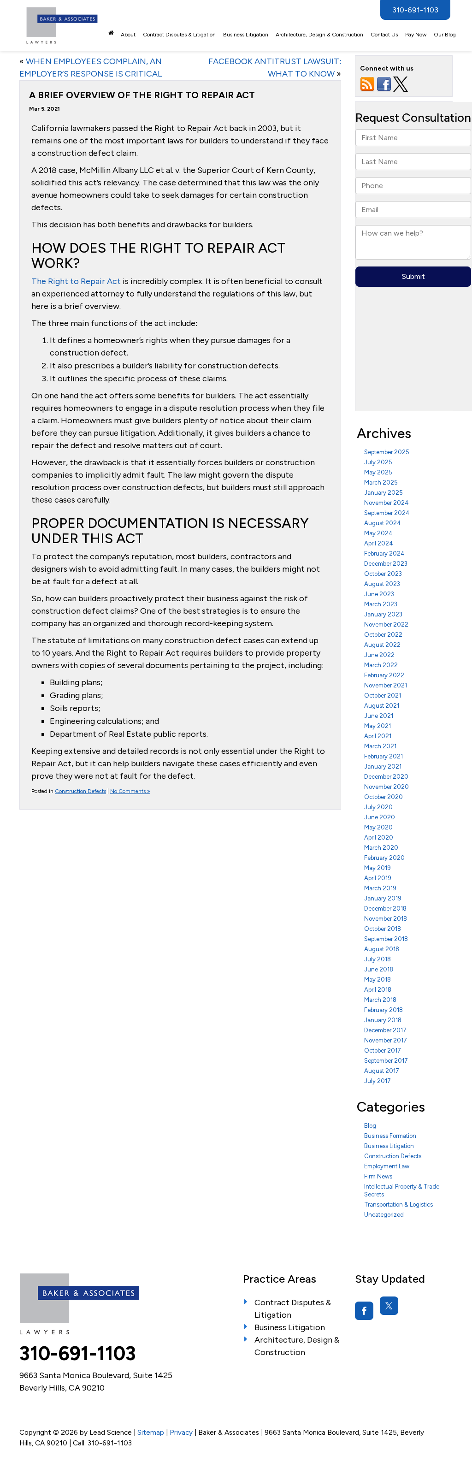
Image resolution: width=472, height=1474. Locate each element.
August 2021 (381, 705)
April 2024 (378, 543)
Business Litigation (389, 1145)
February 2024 (384, 553)
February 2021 (383, 756)
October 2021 (382, 695)
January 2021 (382, 766)
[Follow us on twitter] (400, 83)
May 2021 (377, 725)
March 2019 (380, 888)
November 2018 (385, 918)
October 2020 (383, 796)
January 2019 (382, 898)
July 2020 (378, 807)
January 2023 (383, 614)
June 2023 (379, 594)
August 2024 (382, 523)
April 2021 (377, 736)
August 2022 (382, 644)
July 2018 (377, 959)
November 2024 (386, 502)
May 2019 (377, 867)
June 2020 (379, 817)
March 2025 (381, 482)
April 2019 (377, 878)
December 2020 (386, 776)
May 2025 (378, 472)
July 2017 (377, 1080)
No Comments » (130, 791)
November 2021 (385, 685)
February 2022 (384, 675)
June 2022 (379, 654)
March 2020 (381, 847)
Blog (370, 1125)
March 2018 (380, 999)
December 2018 (385, 908)
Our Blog (445, 34)
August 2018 (381, 949)
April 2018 (377, 989)
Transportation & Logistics (398, 1204)
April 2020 (378, 837)
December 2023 (385, 563)
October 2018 (382, 928)
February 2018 (383, 1009)
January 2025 (383, 492)
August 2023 (382, 583)
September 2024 (387, 512)
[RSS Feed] (367, 83)
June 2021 (378, 715)
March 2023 (380, 604)
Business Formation (390, 1135)
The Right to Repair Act (76, 281)
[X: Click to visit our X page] (389, 1305)
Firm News (378, 1176)
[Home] (111, 32)
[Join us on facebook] (384, 83)
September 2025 (386, 452)
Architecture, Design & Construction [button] (319, 34)
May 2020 (378, 827)
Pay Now (415, 34)
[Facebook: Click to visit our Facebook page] (364, 1311)
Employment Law (386, 1166)
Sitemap (150, 1432)
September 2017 (386, 1060)
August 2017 (381, 1070)
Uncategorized (384, 1214)
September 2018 (386, 938)
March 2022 (381, 665)
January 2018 (382, 1020)
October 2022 (383, 634)
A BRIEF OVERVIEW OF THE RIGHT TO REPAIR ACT (142, 95)
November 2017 (385, 1040)
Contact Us (384, 34)
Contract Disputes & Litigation (179, 34)
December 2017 (385, 1030)
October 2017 (382, 1050)
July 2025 (378, 462)
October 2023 (383, 573)
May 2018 (377, 979)
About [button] (128, 34)
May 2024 (378, 533)
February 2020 (384, 857)
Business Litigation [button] (245, 34)
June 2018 (378, 969)
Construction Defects (80, 791)
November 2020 (386, 786)
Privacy (181, 1432)
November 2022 (386, 624)
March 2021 (380, 746)
